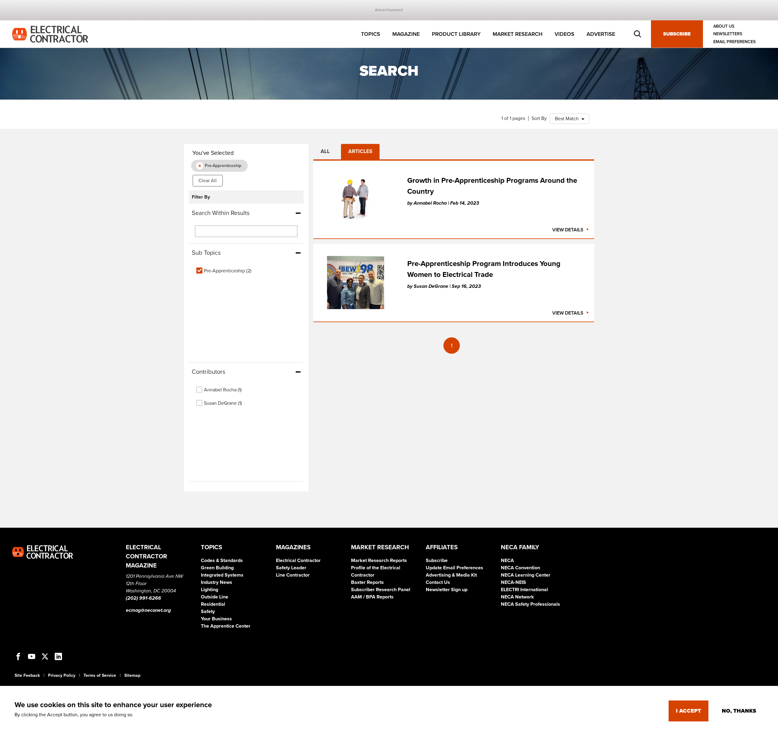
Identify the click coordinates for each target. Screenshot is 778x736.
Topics (370, 34)
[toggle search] (637, 34)
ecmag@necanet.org (148, 610)
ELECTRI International (524, 590)
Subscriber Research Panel (380, 590)
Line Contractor (293, 575)
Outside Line (214, 597)
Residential (213, 604)
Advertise (601, 34)
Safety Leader (291, 568)
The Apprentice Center (225, 626)
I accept (688, 710)
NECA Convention (520, 568)
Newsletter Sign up (446, 590)
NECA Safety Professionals (530, 604)
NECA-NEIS (513, 582)
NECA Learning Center (525, 575)
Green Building (217, 568)
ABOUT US (723, 26)
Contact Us (438, 582)
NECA (507, 560)
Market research (517, 34)
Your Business (216, 619)
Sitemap (132, 675)
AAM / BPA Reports (372, 597)
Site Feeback (27, 675)
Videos (564, 34)
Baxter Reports (367, 582)
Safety (208, 611)
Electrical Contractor (298, 560)
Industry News (216, 582)
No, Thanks (739, 710)
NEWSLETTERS (727, 34)
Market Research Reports (379, 560)
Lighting (209, 590)
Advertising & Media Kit (451, 575)
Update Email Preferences (454, 568)
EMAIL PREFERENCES (734, 41)
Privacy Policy (61, 675)
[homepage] (50, 34)
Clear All (207, 181)
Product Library (456, 34)
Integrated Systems (222, 575)
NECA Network (517, 597)
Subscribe (677, 34)
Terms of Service (100, 675)
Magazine (406, 34)
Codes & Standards (222, 560)
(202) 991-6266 (143, 598)
